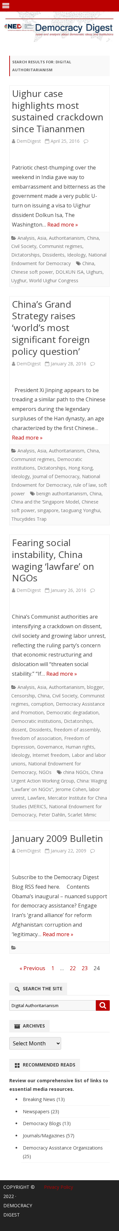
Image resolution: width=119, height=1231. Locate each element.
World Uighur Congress (53, 280)
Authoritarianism (66, 238)
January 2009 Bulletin (57, 838)
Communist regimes (60, 246)
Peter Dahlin (52, 815)
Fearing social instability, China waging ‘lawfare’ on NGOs (53, 560)
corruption (42, 704)
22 (73, 968)
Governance (50, 747)
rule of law (84, 485)
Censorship (23, 695)
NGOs (45, 772)
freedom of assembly (77, 729)
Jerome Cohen (71, 789)
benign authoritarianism (61, 493)
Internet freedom (50, 755)
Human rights (79, 747)
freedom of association (36, 738)
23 (85, 968)
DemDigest (29, 141)
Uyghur (18, 280)
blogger (95, 687)
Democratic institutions (36, 721)
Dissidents (53, 255)
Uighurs (94, 272)
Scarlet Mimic (82, 815)
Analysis (26, 238)
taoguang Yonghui (80, 510)
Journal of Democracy (55, 476)
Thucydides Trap (29, 519)
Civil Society (23, 246)
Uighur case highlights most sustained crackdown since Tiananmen (57, 111)
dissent (18, 729)
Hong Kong (80, 468)
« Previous (32, 968)
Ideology (76, 255)
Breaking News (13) (44, 1099)
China (93, 238)
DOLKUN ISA (70, 272)
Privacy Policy (58, 1187)
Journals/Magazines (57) (48, 1135)
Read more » (62, 224)
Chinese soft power (32, 272)
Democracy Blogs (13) (47, 1123)
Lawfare (36, 798)
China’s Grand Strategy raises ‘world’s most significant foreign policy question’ (51, 327)
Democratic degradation (72, 712)
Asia (41, 238)
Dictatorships (25, 255)
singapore (48, 510)
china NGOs (76, 772)
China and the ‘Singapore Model (45, 502)
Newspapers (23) (41, 1111)
